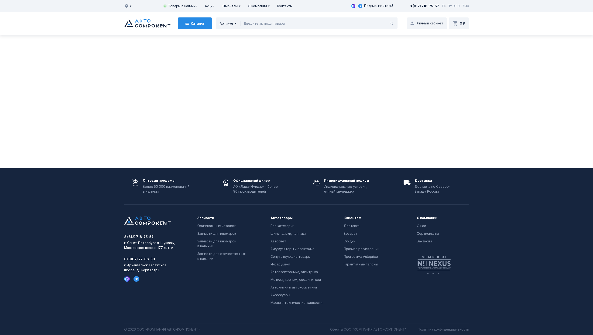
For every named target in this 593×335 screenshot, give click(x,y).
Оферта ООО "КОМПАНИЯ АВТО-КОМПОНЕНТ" (368, 329)
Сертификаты (428, 233)
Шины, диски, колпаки (288, 233)
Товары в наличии (182, 6)
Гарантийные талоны (361, 264)
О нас (421, 226)
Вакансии (424, 241)
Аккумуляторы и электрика (292, 249)
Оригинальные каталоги (216, 226)
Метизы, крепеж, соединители (296, 279)
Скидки (349, 241)
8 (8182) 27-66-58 (139, 259)
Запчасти (205, 218)
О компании (257, 6)
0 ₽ (462, 23)
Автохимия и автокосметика (294, 287)
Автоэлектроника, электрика (294, 272)
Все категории (282, 226)
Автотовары (282, 218)
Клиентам (230, 6)
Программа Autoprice (361, 256)
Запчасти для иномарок (216, 233)
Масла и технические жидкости (296, 303)
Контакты (284, 6)
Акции (209, 6)
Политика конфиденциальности (443, 329)
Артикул (226, 23)
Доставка (352, 226)
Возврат (350, 233)
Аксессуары (280, 295)
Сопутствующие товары (291, 256)
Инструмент (281, 264)
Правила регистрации (361, 249)
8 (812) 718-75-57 (424, 6)
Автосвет (278, 241)
